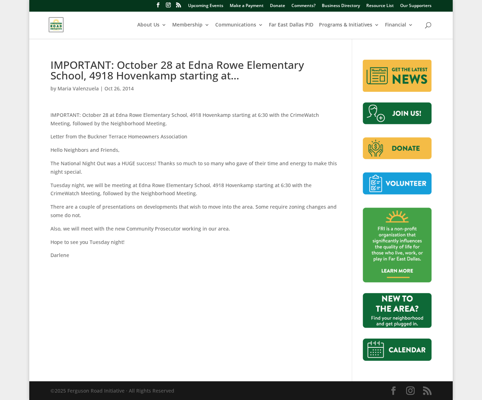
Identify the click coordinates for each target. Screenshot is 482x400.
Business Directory (341, 6)
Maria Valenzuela (78, 88)
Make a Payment (247, 6)
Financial (395, 25)
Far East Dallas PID (291, 25)
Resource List (380, 6)
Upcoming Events (205, 6)
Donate (277, 6)
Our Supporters (416, 6)
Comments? (303, 6)
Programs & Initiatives (345, 25)
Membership (187, 25)
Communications (235, 25)
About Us (148, 25)
